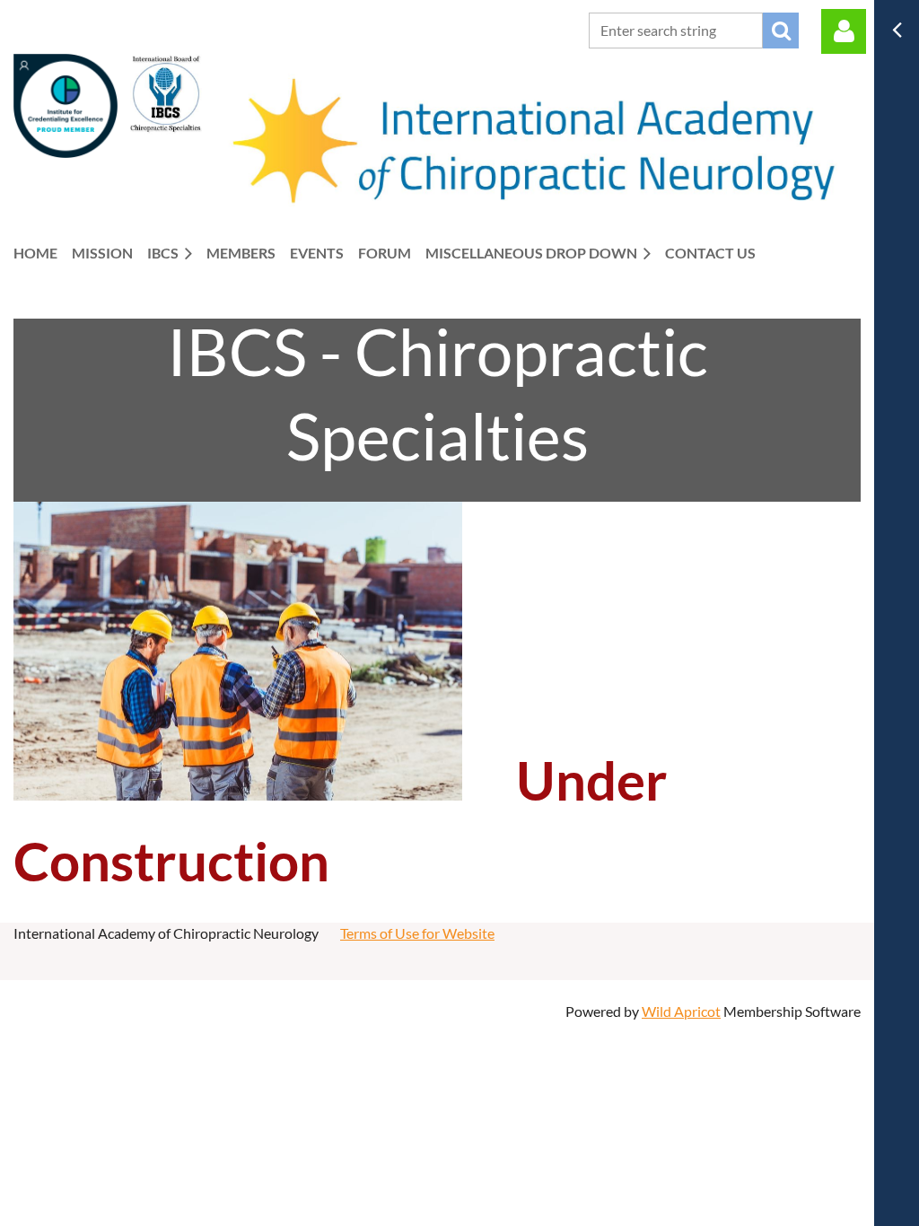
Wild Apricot (681, 1011)
